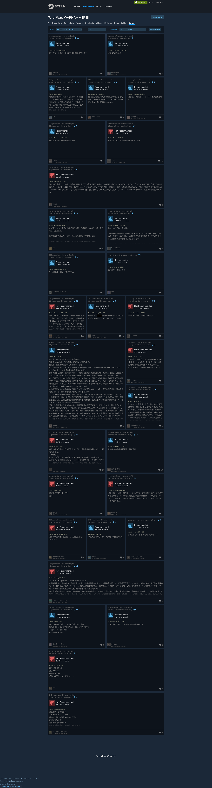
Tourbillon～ (135, 425)
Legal (16, 778)
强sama (55, 73)
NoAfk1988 (115, 248)
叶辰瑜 (55, 513)
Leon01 (114, 513)
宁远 (112, 160)
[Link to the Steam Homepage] (57, 8)
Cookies (36, 778)
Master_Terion (136, 556)
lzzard (55, 160)
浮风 (112, 292)
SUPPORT (108, 6)
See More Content (106, 756)
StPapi (55, 688)
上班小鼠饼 (96, 116)
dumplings (135, 116)
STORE (77, 6)
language (158, 2)
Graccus (134, 380)
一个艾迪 (56, 335)
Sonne (55, 425)
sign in (151, 2)
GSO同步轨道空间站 (60, 292)
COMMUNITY (88, 6)
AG (54, 116)
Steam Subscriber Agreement (11, 781)
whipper (114, 644)
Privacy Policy (7, 778)
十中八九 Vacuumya (60, 600)
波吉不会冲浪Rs (58, 644)
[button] (69, 29)
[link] (11, 786)
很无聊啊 (134, 335)
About (99, 6)
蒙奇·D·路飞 (115, 469)
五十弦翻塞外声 (58, 556)
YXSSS (55, 204)
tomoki (55, 248)
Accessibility (26, 778)
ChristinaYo (115, 73)
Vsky (93, 335)
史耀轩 (94, 556)
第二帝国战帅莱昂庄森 (60, 732)
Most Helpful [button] (65, 29)
